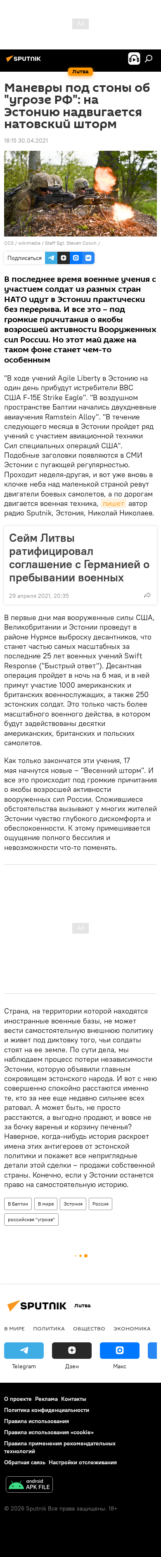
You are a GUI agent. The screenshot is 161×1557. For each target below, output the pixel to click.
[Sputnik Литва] (24, 62)
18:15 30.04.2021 (26, 140)
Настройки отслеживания (83, 1462)
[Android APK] (29, 1485)
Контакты (73, 1398)
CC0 (9, 243)
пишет (113, 503)
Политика (49, 1328)
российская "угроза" (31, 1219)
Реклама (46, 1398)
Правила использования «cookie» (49, 1432)
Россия (100, 1204)
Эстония (73, 1204)
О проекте (18, 1398)
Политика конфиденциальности (46, 1410)
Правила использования (36, 1421)
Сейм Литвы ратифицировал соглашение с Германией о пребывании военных (79, 557)
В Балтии (18, 1204)
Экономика (132, 1328)
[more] (147, 595)
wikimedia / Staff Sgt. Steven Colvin (57, 243)
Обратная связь (24, 1462)
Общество (89, 1328)
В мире (46, 1204)
